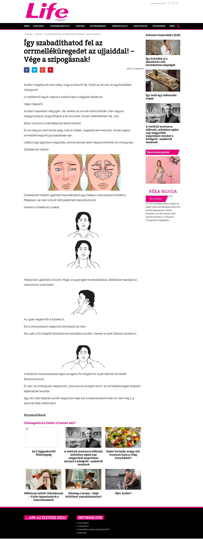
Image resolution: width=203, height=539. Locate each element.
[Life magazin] (47, 11)
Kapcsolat (82, 533)
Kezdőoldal (28, 34)
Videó (172, 26)
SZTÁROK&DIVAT (98, 26)
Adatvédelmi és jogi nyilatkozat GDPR (93, 529)
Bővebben (157, 199)
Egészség (38, 26)
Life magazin (83, 523)
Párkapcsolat (120, 26)
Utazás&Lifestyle (60, 26)
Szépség (80, 26)
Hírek (27, 26)
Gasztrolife (140, 26)
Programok (159, 26)
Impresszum (83, 526)
